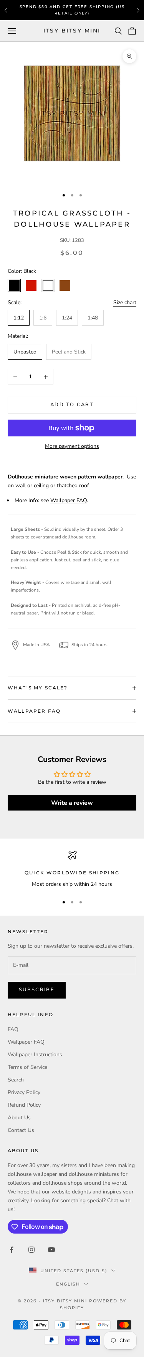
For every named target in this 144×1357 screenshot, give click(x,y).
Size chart (124, 302)
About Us (19, 1117)
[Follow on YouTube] (51, 1249)
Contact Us (21, 1130)
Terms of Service (27, 1067)
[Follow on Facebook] (11, 1249)
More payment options (72, 446)
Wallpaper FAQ (68, 500)
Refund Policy (24, 1105)
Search (16, 1079)
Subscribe (37, 989)
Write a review (72, 803)
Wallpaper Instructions (35, 1054)
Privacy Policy (24, 1092)
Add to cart (72, 404)
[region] (72, 869)
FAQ (13, 1029)
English (68, 1284)
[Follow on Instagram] (31, 1249)
